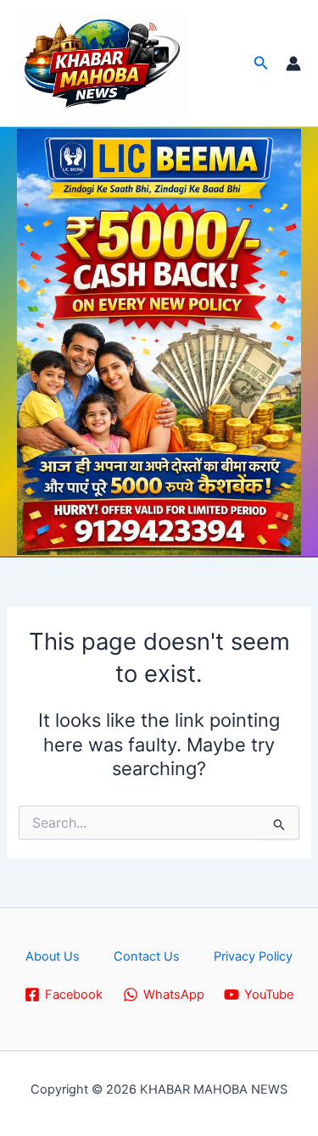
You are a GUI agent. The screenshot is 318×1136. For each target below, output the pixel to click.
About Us (52, 956)
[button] (261, 63)
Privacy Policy (253, 956)
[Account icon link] (293, 63)
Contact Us (147, 956)
